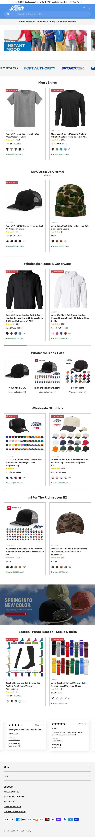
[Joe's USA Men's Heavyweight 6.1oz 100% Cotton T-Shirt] (25, 108)
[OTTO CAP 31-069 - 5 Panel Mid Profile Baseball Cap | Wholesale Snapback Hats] (70, 434)
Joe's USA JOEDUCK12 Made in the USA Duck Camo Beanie (69, 227)
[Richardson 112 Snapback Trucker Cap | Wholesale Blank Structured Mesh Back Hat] (25, 523)
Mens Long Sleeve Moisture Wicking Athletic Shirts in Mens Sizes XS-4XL (69, 135)
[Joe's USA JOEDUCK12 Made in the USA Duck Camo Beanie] (70, 200)
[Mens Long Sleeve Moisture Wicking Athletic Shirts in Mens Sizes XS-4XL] (70, 108)
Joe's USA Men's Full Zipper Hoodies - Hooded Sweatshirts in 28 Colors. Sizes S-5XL (70, 318)
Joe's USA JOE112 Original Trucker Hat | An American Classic (24, 227)
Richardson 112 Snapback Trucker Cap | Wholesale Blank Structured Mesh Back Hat (25, 551)
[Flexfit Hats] (78, 371)
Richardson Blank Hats (47, 387)
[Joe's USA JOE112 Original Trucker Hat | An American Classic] (25, 200)
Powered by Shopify (24, 831)
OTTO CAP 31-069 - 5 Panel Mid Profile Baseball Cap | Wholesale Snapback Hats (70, 462)
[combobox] (47, 14)
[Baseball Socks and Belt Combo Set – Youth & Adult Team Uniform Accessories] (25, 657)
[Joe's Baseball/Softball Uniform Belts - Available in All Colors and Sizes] (70, 657)
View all (47, 175)
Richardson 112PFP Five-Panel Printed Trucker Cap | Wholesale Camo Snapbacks (69, 551)
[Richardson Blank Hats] (47, 371)
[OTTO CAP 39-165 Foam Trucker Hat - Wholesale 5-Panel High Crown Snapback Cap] (25, 434)
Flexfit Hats (77, 387)
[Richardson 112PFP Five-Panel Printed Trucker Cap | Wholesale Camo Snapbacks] (70, 523)
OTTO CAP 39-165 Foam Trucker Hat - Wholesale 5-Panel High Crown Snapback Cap (24, 462)
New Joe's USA (17, 387)
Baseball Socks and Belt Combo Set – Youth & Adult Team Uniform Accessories (24, 686)
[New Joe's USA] (17, 371)
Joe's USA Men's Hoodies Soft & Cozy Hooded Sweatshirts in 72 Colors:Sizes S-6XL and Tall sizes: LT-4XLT (24, 318)
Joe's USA (13, 831)
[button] (89, 8)
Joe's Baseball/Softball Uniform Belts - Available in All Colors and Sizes (69, 684)
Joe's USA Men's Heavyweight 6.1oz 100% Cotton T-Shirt (22, 135)
